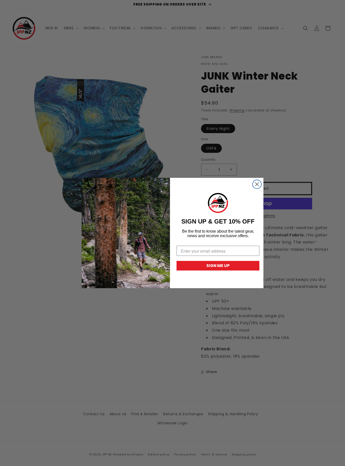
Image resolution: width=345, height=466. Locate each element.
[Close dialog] (257, 184)
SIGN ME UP (218, 265)
